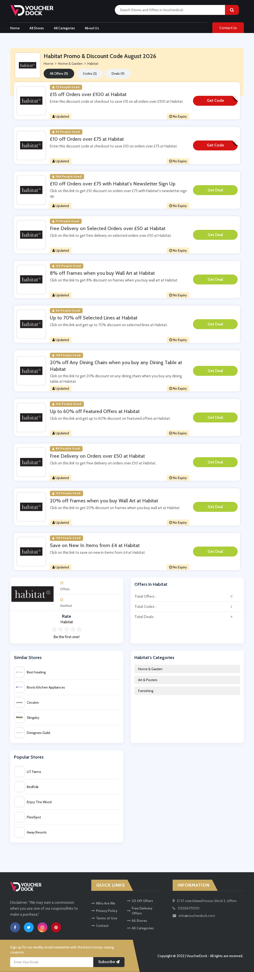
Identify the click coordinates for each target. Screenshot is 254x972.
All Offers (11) (59, 73)
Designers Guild (38, 732)
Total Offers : (183, 596)
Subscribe (107, 962)
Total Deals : (183, 617)
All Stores (37, 28)
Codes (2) (90, 73)
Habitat (92, 63)
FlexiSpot (34, 817)
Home (15, 28)
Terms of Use (106, 918)
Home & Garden (150, 669)
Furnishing (145, 691)
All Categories (64, 28)
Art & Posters (147, 680)
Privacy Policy (106, 910)
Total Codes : (183, 606)
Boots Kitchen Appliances (46, 687)
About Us (92, 28)
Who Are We (105, 903)
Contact (102, 925)
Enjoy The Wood (39, 802)
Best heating (36, 672)
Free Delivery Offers (142, 910)
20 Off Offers (142, 901)
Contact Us (228, 28)
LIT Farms (34, 771)
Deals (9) (118, 73)
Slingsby (33, 717)
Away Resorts (37, 832)
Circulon (33, 702)
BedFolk (32, 787)
